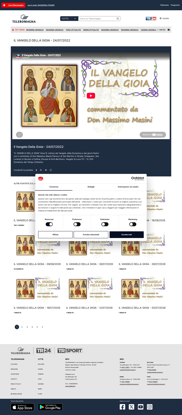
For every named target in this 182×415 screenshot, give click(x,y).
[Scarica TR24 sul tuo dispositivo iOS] (22, 407)
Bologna (41, 364)
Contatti (14, 379)
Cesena (40, 369)
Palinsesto (164, 5)
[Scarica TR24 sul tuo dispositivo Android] (50, 407)
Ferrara (40, 374)
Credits (13, 389)
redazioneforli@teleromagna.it (156, 384)
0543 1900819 (153, 381)
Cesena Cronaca (149, 30)
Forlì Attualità (73, 30)
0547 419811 (126, 367)
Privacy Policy (16, 384)
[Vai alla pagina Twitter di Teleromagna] (131, 406)
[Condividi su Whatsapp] (50, 170)
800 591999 (152, 370)
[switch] (77, 224)
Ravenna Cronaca (35, 30)
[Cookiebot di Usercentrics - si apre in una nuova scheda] (133, 179)
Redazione (14, 369)
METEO (162, 30)
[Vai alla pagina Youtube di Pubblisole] (140, 408)
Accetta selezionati (91, 234)
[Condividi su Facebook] (36, 170)
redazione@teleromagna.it (128, 370)
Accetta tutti (126, 234)
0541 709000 (126, 381)
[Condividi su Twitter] (40, 170)
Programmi (175, 5)
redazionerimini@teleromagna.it (129, 384)
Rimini (40, 389)
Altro (40, 394)
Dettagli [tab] (91, 187)
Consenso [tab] (53, 187)
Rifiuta (55, 234)
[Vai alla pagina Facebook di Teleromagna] (124, 408)
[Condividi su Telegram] (45, 170)
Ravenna (41, 384)
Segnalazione (17, 394)
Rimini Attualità (91, 30)
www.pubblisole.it (70, 386)
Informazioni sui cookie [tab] (128, 187)
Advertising (15, 374)
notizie (165, 18)
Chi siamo (14, 364)
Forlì (40, 379)
